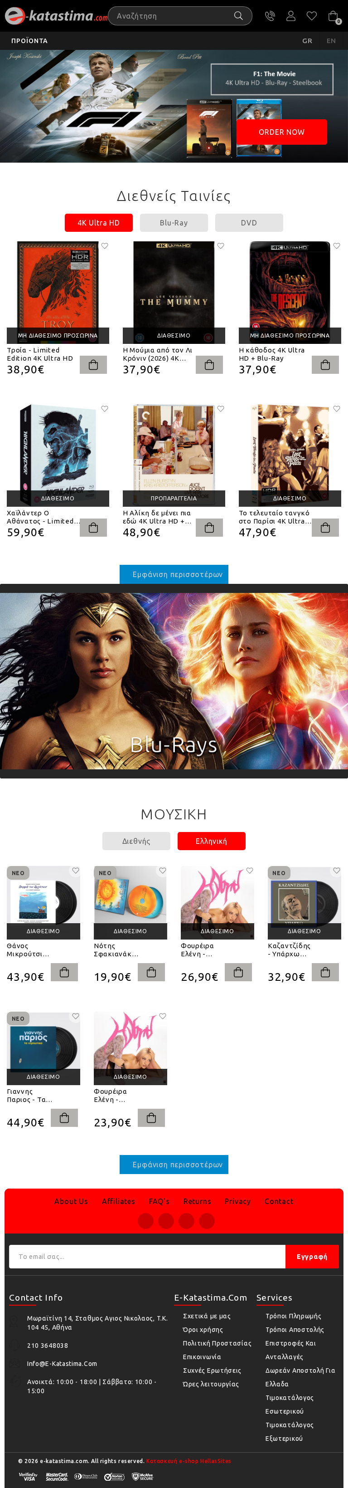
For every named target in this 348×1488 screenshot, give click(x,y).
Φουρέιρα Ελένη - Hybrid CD (111, 1095)
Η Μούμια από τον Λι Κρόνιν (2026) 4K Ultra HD (158, 354)
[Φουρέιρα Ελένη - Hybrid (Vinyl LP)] (217, 903)
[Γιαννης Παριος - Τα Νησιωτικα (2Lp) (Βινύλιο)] (43, 1048)
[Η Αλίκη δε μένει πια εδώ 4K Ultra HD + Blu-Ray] (174, 455)
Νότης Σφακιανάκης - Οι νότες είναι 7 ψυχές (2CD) (117, 950)
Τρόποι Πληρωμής (294, 1316)
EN (332, 40)
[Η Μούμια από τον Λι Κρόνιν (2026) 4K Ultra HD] (174, 292)
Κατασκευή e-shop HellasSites (189, 1461)
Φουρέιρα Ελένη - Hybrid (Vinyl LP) (202, 950)
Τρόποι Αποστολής (295, 1329)
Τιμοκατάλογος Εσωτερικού (290, 1404)
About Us (71, 1201)
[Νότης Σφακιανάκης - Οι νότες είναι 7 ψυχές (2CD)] (130, 903)
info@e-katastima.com (62, 1363)
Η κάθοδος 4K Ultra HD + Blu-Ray (272, 354)
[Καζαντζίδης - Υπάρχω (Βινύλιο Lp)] (304, 903)
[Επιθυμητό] (104, 246)
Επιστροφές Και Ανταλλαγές (291, 1350)
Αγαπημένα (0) (312, 16)
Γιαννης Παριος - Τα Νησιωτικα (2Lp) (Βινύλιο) (26, 1095)
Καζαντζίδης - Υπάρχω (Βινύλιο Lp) (289, 950)
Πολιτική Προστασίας (217, 1343)
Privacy (238, 1201)
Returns (198, 1201)
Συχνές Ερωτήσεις (212, 1370)
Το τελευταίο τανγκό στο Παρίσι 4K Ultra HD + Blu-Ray (274, 517)
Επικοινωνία (202, 1357)
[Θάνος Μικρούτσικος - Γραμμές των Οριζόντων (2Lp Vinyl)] (43, 903)
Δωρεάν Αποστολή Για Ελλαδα (300, 1377)
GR (307, 40)
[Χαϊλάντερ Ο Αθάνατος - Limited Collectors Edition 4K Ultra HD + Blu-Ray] (58, 455)
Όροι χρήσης (203, 1329)
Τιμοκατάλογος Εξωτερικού (290, 1431)
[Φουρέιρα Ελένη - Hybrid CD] (130, 1048)
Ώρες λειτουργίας (211, 1384)
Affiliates (118, 1201)
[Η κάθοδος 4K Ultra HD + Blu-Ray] (290, 292)
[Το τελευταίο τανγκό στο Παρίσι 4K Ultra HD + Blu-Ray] (290, 455)
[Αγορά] (93, 365)
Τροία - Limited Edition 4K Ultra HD (40, 354)
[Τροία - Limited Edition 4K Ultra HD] (58, 292)
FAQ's (159, 1201)
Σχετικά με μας (207, 1316)
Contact (279, 1201)
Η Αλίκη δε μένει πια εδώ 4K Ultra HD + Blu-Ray (157, 517)
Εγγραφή (312, 1256)
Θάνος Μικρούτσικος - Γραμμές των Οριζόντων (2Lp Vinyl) (30, 950)
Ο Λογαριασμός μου (291, 16)
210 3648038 (270, 16)
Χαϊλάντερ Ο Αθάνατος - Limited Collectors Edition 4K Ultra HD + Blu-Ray (43, 517)
